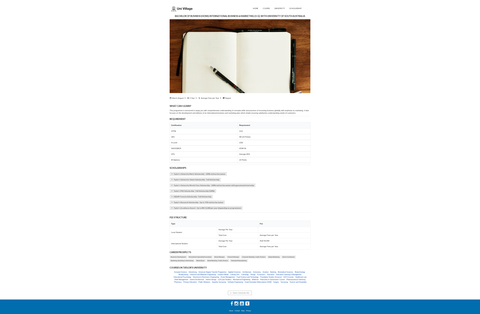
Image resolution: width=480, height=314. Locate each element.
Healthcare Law (300, 277)
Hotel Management (181, 279)
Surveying (284, 282)
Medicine (255, 279)
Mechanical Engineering (241, 279)
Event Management (228, 277)
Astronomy (257, 272)
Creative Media (223, 274)
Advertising (193, 272)
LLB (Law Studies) (224, 279)
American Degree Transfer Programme (212, 272)
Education (270, 274)
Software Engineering (235, 282)
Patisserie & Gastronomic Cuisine (272, 279)
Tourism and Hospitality (298, 282)
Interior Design (211, 279)
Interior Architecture (197, 279)
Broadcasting (183, 274)
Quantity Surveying (219, 282)
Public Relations (204, 282)
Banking (273, 272)
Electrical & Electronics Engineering (206, 277)
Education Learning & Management (289, 274)
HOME (255, 8)
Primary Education (190, 282)
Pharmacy (178, 282)
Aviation (265, 272)
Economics (261, 274)
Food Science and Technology (247, 277)
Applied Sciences (234, 272)
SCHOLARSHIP (295, 8)
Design (253, 274)
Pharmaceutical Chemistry (296, 279)
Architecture (246, 272)
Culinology (245, 274)
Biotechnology (300, 272)
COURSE (266, 8)
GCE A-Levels (288, 277)
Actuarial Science (180, 272)
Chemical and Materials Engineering (203, 274)
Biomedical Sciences (285, 272)
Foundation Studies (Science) (271, 277)
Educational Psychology (182, 277)
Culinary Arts (235, 274)
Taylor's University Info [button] (240, 293)
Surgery (276, 282)
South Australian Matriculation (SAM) (258, 282)
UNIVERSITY (279, 8)
